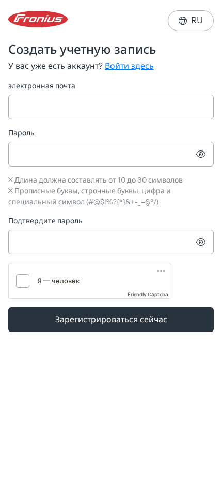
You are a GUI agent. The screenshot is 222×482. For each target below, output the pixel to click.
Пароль (21, 133)
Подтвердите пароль (45, 221)
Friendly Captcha (148, 294)
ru (191, 20)
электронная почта (41, 86)
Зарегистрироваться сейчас (111, 319)
